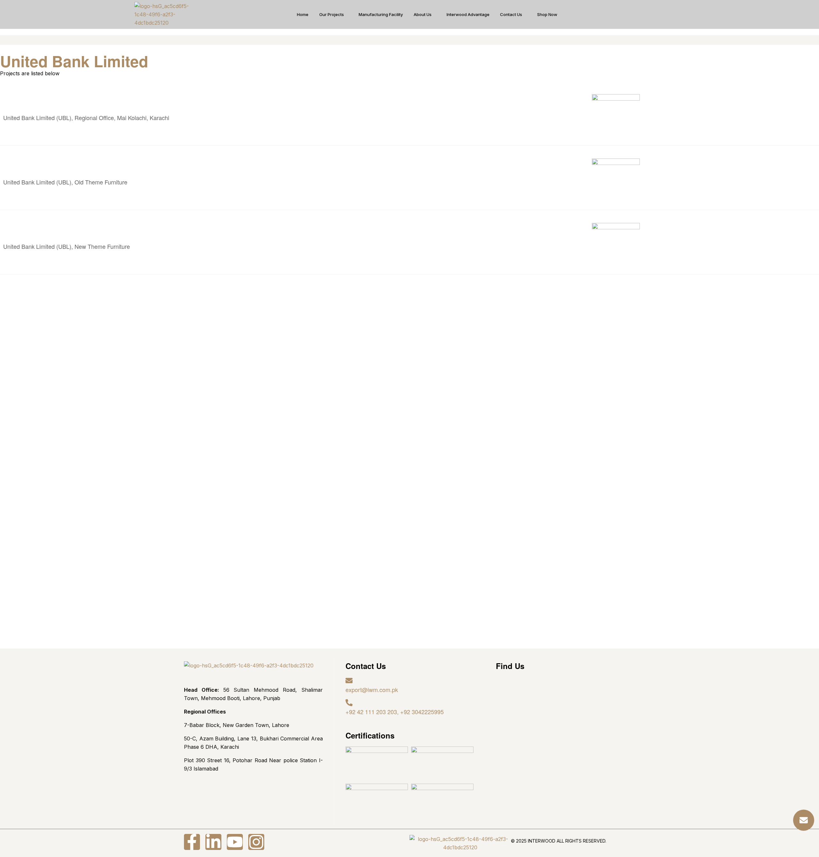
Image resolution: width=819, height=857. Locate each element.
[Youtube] (235, 842)
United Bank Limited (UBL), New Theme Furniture (66, 246)
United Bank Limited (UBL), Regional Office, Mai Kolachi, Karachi (86, 117)
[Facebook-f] (192, 842)
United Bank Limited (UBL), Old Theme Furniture (65, 182)
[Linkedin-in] (213, 842)
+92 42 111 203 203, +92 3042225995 (395, 711)
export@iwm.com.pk (372, 689)
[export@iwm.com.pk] (349, 680)
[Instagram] (256, 842)
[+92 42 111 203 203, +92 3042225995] (349, 702)
